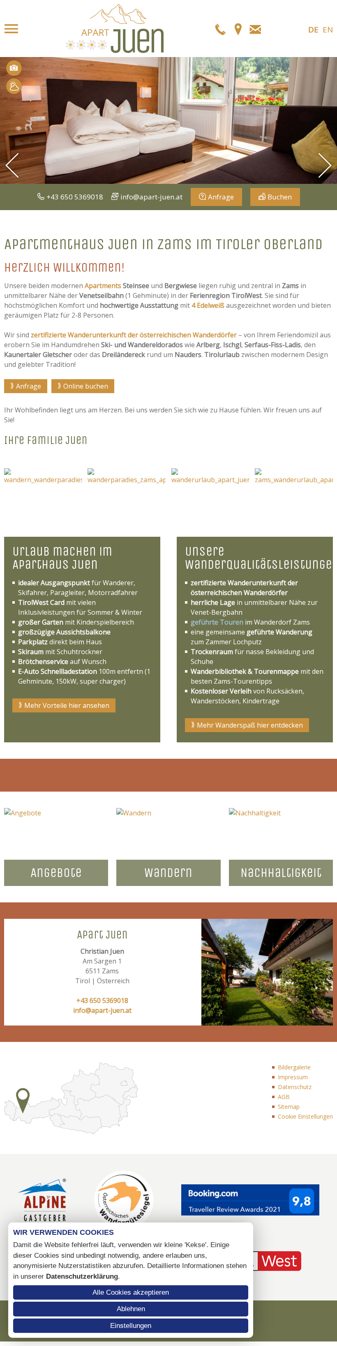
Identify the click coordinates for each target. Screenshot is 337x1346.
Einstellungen (130, 1326)
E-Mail (255, 28)
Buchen (280, 196)
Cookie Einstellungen (305, 1116)
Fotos (14, 68)
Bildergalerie (294, 1067)
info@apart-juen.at (151, 196)
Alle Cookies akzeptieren (130, 1292)
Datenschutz (295, 1087)
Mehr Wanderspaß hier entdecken (250, 725)
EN (328, 29)
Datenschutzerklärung (82, 1276)
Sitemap (289, 1106)
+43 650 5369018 (74, 196)
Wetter (14, 86)
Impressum (293, 1077)
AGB (284, 1097)
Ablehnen (131, 1309)
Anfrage (221, 196)
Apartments (103, 285)
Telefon (220, 28)
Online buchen (85, 386)
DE (313, 29)
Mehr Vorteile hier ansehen (66, 705)
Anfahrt (238, 28)
